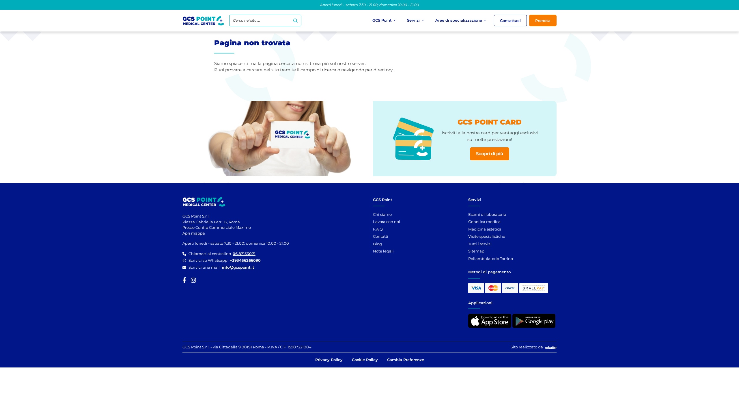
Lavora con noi (386, 221)
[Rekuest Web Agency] (550, 347)
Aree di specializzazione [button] (459, 20)
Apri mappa (193, 233)
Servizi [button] (414, 20)
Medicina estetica (484, 229)
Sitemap (476, 251)
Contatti (380, 236)
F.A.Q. (378, 229)
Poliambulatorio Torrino (490, 258)
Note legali (383, 251)
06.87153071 (244, 253)
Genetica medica (484, 221)
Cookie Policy (365, 359)
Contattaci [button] (510, 20)
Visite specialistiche (486, 236)
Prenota (542, 20)
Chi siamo (382, 214)
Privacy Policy (329, 359)
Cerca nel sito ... (246, 20)
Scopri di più (489, 153)
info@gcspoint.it (238, 267)
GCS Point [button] (382, 20)
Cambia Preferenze (405, 359)
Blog (377, 244)
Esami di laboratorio (487, 214)
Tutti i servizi (480, 244)
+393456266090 (245, 260)
